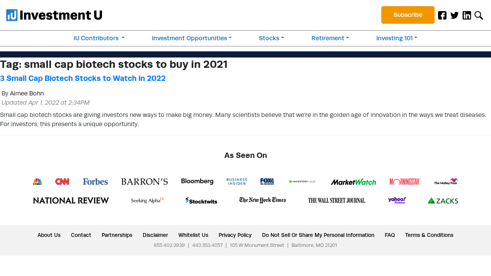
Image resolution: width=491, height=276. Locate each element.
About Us (49, 235)
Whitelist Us (193, 235)
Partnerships (117, 235)
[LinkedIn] (467, 15)
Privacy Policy (235, 235)
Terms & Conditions (429, 235)
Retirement (327, 38)
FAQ (390, 235)
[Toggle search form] (479, 15)
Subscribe (408, 14)
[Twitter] (454, 15)
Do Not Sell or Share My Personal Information (318, 235)
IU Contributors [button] (97, 38)
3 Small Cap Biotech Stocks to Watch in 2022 (83, 78)
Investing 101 (394, 38)
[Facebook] (442, 15)
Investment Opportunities (189, 38)
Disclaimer (155, 235)
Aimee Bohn (27, 93)
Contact (81, 235)
